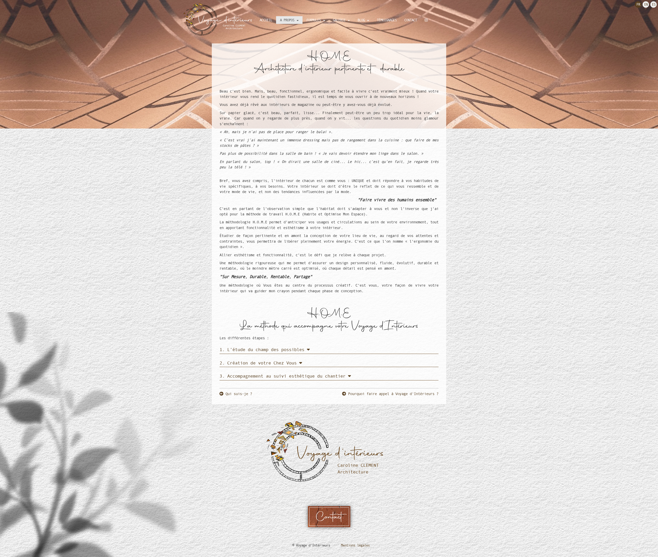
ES (653, 4)
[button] (265, 349)
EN (646, 4)
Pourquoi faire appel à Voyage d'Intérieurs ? (392, 393)
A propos (288, 20)
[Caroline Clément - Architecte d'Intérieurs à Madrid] (219, 19)
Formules (314, 20)
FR (638, 4)
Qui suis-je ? (237, 393)
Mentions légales (355, 545)
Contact (410, 20)
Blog (362, 20)
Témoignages (387, 20)
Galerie (340, 20)
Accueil (266, 20)
